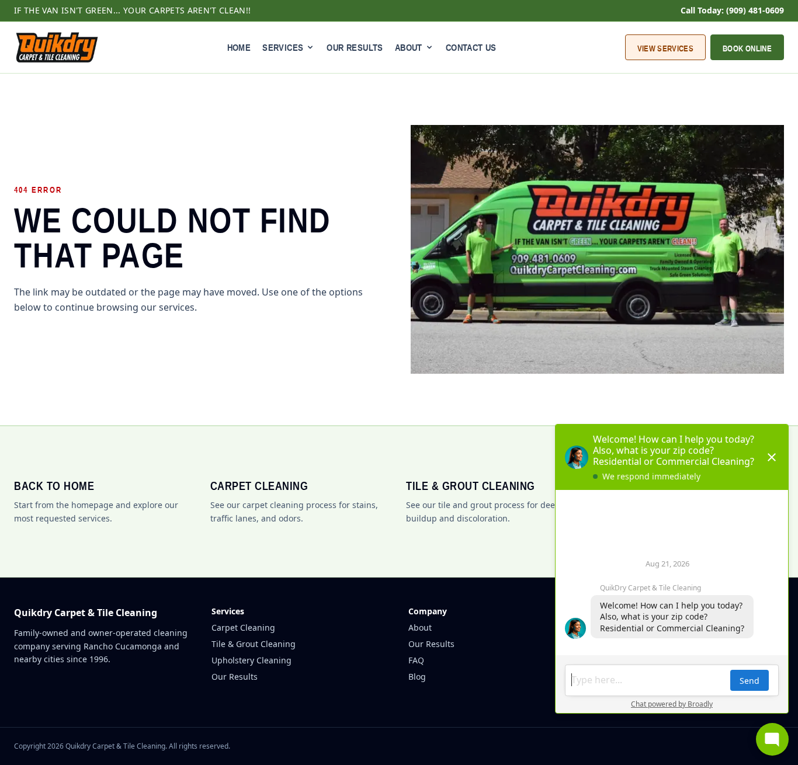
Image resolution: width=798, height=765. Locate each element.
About (420, 627)
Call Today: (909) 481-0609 (732, 10)
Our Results (355, 47)
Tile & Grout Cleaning (253, 643)
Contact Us (471, 47)
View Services (665, 48)
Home (239, 47)
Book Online (747, 48)
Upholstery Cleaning (251, 660)
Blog (417, 676)
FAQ (416, 660)
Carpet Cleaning (243, 627)
